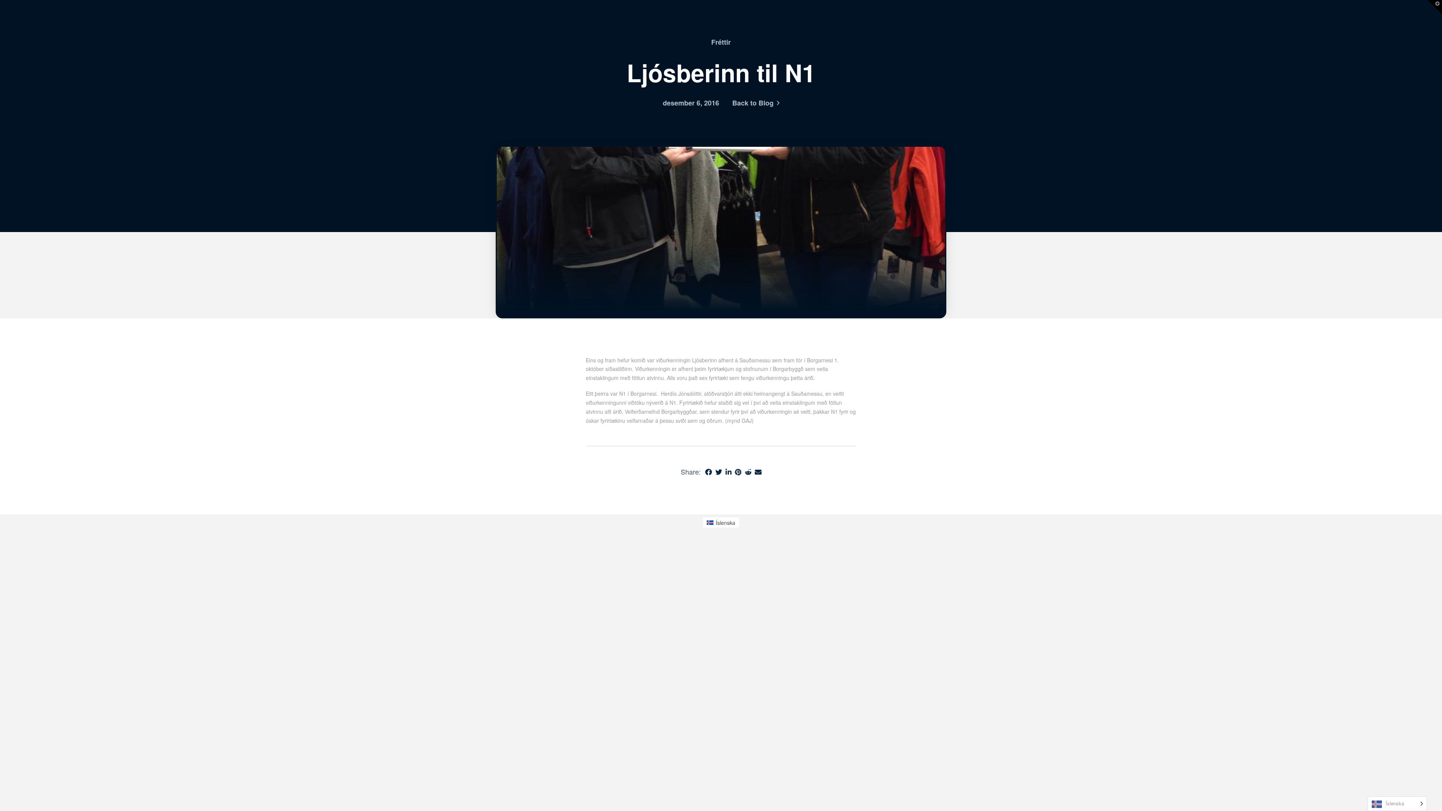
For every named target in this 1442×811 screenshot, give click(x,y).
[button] (1435, 7)
